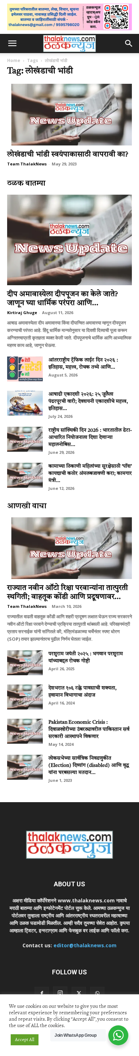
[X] (79, 994)
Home (13, 60)
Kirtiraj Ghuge (22, 312)
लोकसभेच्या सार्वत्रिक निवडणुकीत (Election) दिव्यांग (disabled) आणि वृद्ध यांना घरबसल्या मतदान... (88, 765)
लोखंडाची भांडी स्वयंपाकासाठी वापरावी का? (67, 154)
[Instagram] (60, 993)
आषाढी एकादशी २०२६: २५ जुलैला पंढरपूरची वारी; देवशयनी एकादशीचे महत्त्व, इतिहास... (88, 401)
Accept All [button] (24, 1039)
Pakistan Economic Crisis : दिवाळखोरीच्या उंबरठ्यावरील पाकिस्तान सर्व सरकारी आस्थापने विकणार (88, 729)
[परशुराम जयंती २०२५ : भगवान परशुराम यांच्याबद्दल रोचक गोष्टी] (25, 662)
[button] (12, 43)
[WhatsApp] (97, 994)
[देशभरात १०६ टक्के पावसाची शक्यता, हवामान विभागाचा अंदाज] (25, 697)
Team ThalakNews (27, 163)
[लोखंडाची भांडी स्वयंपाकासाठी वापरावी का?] (69, 114)
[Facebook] (42, 994)
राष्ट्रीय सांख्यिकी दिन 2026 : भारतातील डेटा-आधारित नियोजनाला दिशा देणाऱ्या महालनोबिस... (90, 437)
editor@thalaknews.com (85, 945)
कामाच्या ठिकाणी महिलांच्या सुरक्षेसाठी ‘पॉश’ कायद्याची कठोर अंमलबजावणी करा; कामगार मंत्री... (90, 473)
